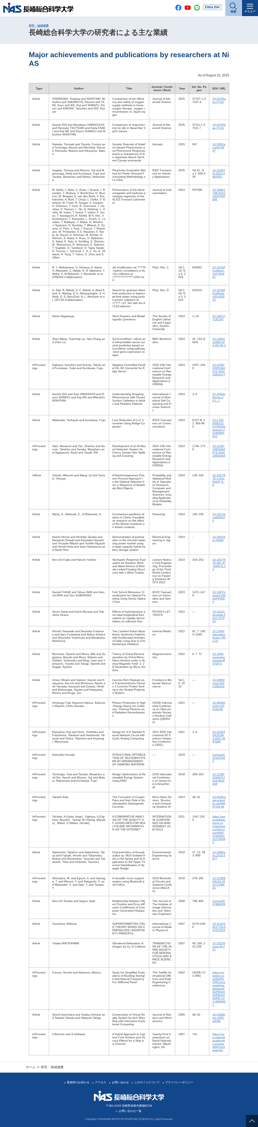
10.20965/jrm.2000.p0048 (218, 1018)
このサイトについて (147, 1082)
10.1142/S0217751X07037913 (219, 927)
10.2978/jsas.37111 (219, 126)
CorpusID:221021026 (218, 758)
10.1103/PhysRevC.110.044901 (218, 272)
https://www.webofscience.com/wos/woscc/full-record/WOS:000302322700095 (219, 829)
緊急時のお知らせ (78, 1082)
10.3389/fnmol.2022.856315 (218, 683)
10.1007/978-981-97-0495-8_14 (219, 564)
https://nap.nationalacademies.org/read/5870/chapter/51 (218, 1042)
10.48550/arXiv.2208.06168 (218, 706)
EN (212, 7)
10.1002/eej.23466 (218, 538)
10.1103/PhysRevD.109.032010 (218, 294)
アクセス (100, 1082)
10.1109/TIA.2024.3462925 (218, 173)
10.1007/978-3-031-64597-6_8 (218, 480)
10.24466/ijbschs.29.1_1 (218, 397)
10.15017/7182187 (218, 317)
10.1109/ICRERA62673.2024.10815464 (218, 450)
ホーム (30, 1067)
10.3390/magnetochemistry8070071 (218, 658)
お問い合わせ (120, 1082)
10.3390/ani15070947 (218, 147)
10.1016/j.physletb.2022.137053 (219, 616)
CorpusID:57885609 (218, 902)
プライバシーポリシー (179, 1082)
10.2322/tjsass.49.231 (218, 946)
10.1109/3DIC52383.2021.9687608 (218, 736)
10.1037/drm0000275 (219, 517)
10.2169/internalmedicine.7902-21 (219, 636)
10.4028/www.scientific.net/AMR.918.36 (219, 801)
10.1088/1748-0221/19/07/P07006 (219, 194)
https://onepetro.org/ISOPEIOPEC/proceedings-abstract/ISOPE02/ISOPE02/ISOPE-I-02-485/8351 (219, 988)
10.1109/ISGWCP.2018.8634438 (218, 779)
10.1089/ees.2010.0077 (218, 855)
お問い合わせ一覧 (130, 1110)
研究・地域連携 (39, 25)
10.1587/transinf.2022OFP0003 (219, 596)
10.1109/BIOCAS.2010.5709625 (218, 883)
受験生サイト (253, 1087)
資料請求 (253, 1102)
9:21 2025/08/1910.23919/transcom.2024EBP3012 (219, 428)
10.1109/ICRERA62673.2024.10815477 (218, 369)
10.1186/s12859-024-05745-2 (219, 342)
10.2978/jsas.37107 (219, 100)
